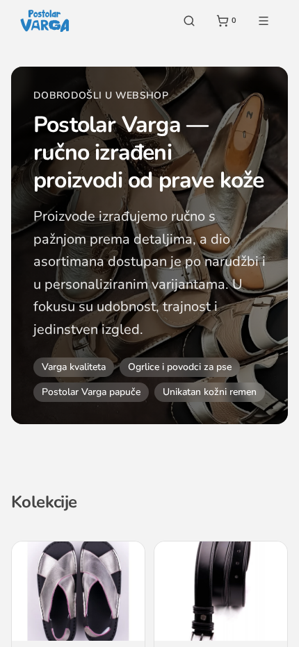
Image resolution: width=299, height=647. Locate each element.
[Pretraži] (189, 20)
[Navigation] (263, 20)
